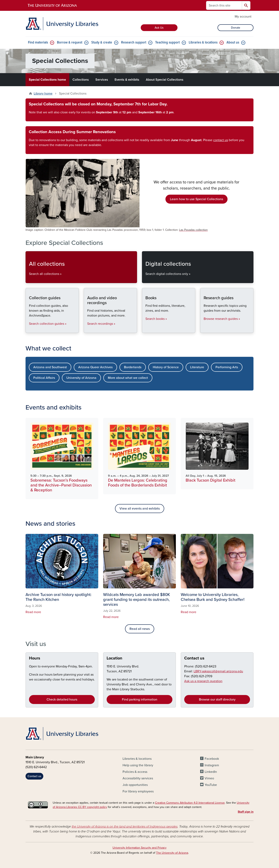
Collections (81, 80)
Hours (34, 658)
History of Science (166, 367)
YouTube (211, 785)
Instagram (212, 765)
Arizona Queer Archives (95, 367)
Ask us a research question (203, 681)
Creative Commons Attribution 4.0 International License (190, 802)
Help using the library (138, 765)
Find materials (38, 42)
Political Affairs (44, 378)
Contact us (194, 658)
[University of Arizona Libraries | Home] (62, 23)
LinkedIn (211, 772)
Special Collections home (47, 80)
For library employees (138, 791)
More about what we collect (128, 378)
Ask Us (159, 27)
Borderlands (132, 367)
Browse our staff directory (217, 699)
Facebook (212, 759)
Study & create (101, 42)
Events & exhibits (127, 80)
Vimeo (209, 778)
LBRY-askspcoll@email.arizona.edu (218, 671)
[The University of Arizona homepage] (52, 5)
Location (114, 658)
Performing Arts (226, 367)
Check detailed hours (62, 699)
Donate (235, 27)
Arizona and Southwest (50, 367)
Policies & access (135, 772)
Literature (197, 367)
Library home (43, 93)
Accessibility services (138, 778)
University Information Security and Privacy (139, 847)
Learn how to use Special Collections (196, 199)
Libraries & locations (203, 42)
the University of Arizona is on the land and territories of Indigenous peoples (124, 826)
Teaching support (167, 42)
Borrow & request (69, 42)
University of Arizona (81, 378)
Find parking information (139, 699)
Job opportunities (135, 785)
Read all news (139, 629)
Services (101, 80)
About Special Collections (164, 80)
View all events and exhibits (139, 509)
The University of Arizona (172, 853)
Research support (133, 42)
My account (243, 17)
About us (233, 42)
